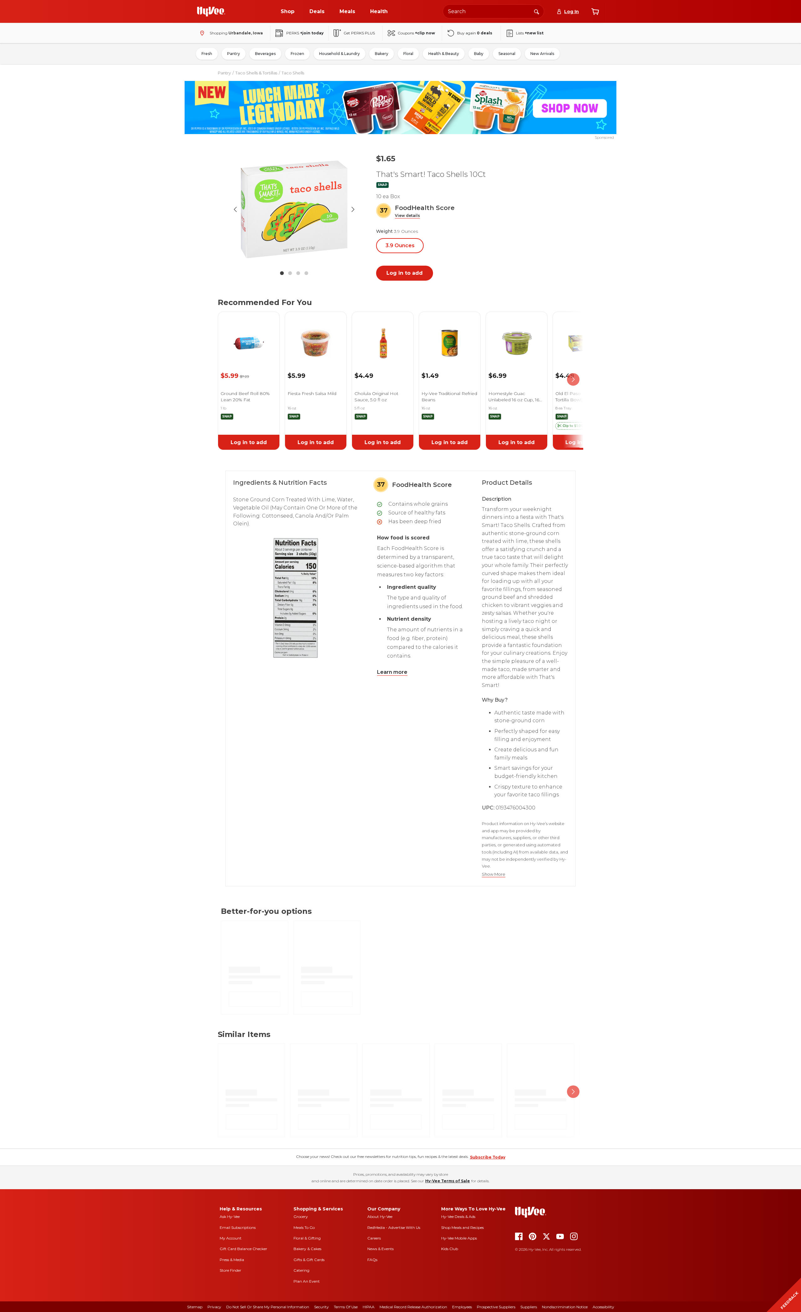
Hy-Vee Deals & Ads (458, 1216)
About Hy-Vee (379, 1216)
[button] (407, 215)
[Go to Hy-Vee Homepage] (211, 12)
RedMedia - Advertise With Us (393, 1227)
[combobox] (493, 11)
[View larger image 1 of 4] (294, 209)
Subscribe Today (487, 1157)
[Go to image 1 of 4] (282, 273)
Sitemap (194, 1306)
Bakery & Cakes (307, 1248)
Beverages (265, 53)
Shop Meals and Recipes (462, 1227)
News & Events (380, 1248)
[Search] (536, 11)
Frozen (297, 53)
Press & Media (232, 1259)
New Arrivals (542, 53)
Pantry (233, 53)
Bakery (381, 53)
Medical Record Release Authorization (413, 1306)
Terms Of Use (346, 1306)
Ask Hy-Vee (230, 1216)
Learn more (392, 672)
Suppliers (528, 1306)
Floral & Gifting (307, 1238)
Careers (374, 1238)
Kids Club (449, 1248)
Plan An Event (306, 1281)
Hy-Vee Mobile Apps (459, 1238)
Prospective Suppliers (496, 1306)
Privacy (214, 1306)
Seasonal (506, 53)
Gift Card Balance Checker (243, 1248)
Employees (462, 1306)
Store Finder (230, 1270)
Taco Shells (293, 72)
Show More (493, 874)
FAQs (372, 1259)
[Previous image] (235, 209)
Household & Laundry (339, 53)
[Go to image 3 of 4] (298, 273)
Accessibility (603, 1306)
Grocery (300, 1216)
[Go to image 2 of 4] (290, 273)
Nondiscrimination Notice (565, 1306)
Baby (478, 53)
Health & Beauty (443, 53)
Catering (301, 1270)
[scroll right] (573, 380)
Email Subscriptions (238, 1227)
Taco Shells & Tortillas (256, 72)
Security (321, 1306)
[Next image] (353, 209)
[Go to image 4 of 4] (306, 273)
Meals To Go (304, 1227)
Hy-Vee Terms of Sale (447, 1181)
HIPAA (369, 1306)
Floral (408, 53)
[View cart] (595, 11)
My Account (231, 1238)
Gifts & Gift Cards (308, 1259)
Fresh (207, 53)
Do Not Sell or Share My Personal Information (267, 1306)
